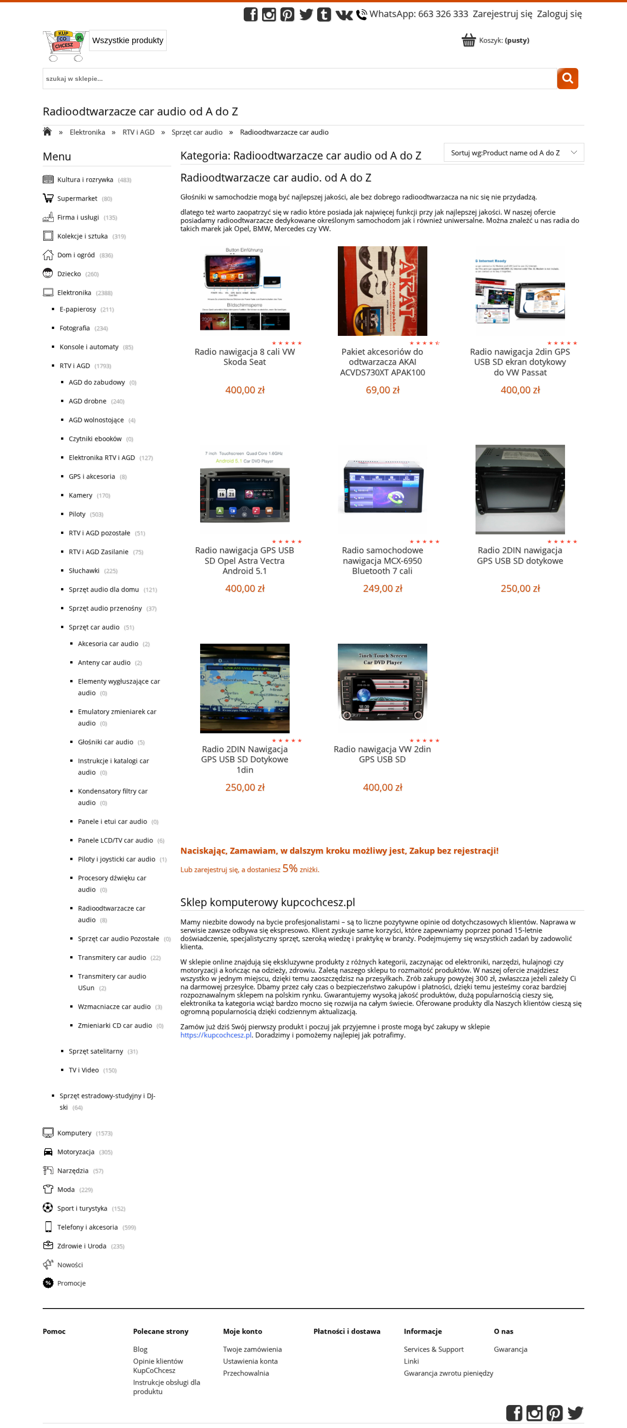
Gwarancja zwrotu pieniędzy (448, 1372)
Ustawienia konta (250, 1361)
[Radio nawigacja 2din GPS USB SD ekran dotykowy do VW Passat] (520, 292)
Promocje (71, 1283)
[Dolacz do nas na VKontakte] (344, 17)
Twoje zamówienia (252, 1349)
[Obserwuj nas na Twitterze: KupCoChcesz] (306, 17)
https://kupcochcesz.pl (216, 1034)
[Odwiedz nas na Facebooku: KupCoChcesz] (251, 17)
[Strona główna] (66, 47)
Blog (140, 1349)
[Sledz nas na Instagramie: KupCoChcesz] (269, 17)
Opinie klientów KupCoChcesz (158, 1365)
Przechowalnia (246, 1372)
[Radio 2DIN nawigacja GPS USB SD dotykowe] (520, 491)
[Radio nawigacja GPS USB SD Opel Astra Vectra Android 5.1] (244, 491)
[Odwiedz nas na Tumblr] (324, 17)
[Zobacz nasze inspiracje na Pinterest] (287, 17)
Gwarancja (510, 1349)
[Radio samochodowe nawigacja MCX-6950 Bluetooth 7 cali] (382, 491)
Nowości (70, 1264)
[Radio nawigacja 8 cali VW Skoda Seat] (244, 292)
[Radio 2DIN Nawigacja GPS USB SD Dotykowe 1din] (244, 690)
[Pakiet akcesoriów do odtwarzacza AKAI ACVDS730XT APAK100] (382, 292)
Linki (411, 1361)
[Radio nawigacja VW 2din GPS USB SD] (382, 690)
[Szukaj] (567, 78)
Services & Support (434, 1349)
